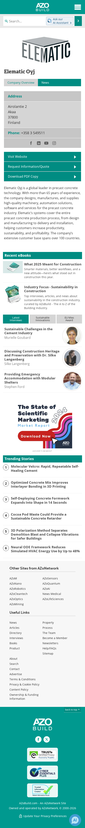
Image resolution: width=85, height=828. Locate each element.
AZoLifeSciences (53, 599)
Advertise (15, 674)
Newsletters (50, 643)
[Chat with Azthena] (75, 820)
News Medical (51, 594)
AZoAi (46, 589)
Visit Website (17, 156)
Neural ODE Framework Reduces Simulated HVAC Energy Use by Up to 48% (45, 549)
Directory (15, 633)
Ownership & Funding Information (24, 697)
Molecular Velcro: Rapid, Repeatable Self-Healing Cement (45, 468)
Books (13, 643)
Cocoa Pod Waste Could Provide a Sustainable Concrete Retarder (38, 516)
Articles (14, 628)
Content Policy (18, 689)
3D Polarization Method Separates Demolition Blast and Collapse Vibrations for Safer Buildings (44, 534)
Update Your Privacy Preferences (45, 816)
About (13, 658)
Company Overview (21, 82)
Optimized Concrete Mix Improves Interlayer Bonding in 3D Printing (39, 485)
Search (14, 664)
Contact (14, 669)
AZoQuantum (51, 583)
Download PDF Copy (23, 176)
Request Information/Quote (28, 166)
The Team (49, 633)
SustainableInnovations (43, 319)
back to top (71, 709)
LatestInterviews (16, 319)
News (13, 622)
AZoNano (15, 583)
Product (14, 648)
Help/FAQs (49, 648)
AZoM (13, 578)
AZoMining (16, 604)
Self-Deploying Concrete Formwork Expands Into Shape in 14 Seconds (40, 500)
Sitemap (47, 653)
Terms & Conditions (22, 679)
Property (48, 622)
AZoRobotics (17, 589)
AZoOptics (16, 599)
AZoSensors (50, 578)
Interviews (16, 638)
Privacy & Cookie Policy (24, 684)
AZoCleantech (18, 594)
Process (47, 628)
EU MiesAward (69, 319)
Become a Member (54, 638)
